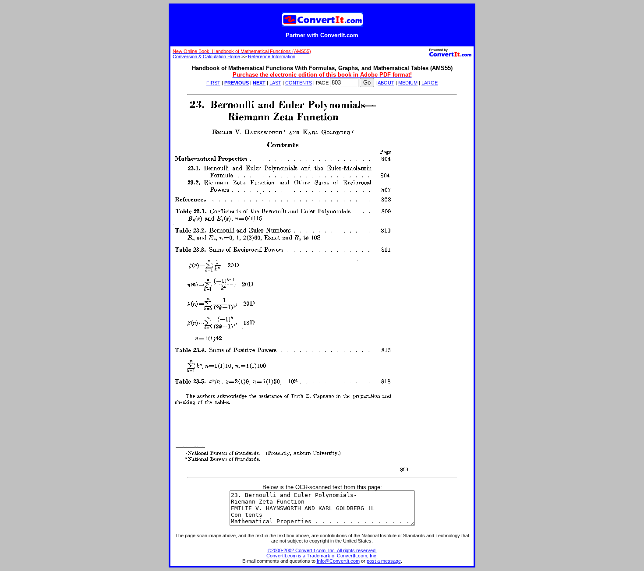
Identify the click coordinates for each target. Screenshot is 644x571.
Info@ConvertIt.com (338, 561)
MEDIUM (408, 82)
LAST (275, 82)
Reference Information (271, 56)
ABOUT (386, 82)
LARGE (429, 82)
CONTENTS (298, 82)
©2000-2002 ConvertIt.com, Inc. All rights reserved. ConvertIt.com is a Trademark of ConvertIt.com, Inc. (322, 553)
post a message (384, 561)
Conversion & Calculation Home (206, 56)
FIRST (213, 82)
